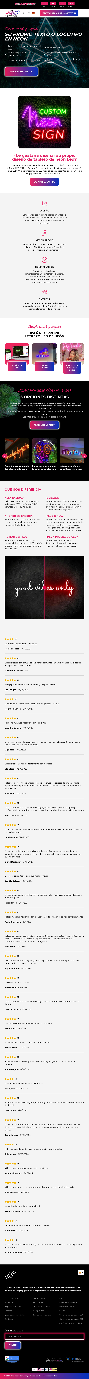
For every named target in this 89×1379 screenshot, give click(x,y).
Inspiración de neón (13, 1306)
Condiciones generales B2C (71, 1315)
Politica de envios (67, 1306)
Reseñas (8, 1311)
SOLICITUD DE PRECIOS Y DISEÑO (72, 367)
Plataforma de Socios (41, 1315)
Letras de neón (38, 1302)
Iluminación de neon (41, 1306)
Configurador (38, 1311)
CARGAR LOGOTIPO (44, 182)
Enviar (13, 1345)
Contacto (9, 1319)
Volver (62, 1311)
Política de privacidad (68, 1302)
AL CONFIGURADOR (44, 425)
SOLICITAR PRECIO (21, 71)
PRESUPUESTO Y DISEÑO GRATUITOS (58, 13)
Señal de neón (38, 1298)
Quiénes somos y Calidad (16, 1315)
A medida (9, 1302)
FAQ (61, 1298)
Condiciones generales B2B (71, 1319)
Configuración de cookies (70, 1323)
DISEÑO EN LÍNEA (17, 366)
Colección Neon (12, 1298)
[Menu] (83, 13)
